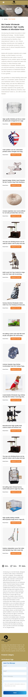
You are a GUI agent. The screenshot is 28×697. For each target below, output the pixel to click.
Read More (5, 124)
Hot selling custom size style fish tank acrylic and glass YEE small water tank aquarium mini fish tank (14, 335)
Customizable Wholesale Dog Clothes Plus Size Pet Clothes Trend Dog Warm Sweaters (14, 397)
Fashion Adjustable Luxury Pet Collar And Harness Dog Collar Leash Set (13, 549)
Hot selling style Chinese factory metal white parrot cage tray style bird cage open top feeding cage (13, 489)
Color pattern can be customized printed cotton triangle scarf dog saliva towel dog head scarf (12, 151)
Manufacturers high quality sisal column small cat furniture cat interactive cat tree (12, 427)
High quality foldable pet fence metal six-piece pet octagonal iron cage (14, 120)
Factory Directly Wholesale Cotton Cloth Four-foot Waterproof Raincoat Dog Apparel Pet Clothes (14, 305)
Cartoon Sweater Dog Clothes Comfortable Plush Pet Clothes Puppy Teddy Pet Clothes (14, 366)
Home (5, 19)
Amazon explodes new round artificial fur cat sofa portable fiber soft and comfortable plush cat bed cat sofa (14, 213)
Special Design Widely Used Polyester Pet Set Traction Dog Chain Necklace (14, 181)
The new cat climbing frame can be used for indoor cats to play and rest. (14, 242)
